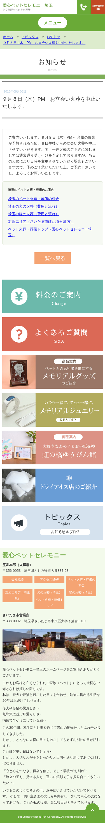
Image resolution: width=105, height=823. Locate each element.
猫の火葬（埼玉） (81, 592)
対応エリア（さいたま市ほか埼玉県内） (41, 221)
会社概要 (17, 579)
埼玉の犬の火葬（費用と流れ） (33, 206)
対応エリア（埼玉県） (17, 595)
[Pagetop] (92, 810)
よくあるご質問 (87, 73)
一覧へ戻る (52, 258)
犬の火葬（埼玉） (49, 592)
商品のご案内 (52, 73)
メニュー (53, 22)
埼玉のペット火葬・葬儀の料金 (33, 199)
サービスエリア (17, 73)
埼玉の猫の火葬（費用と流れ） (33, 214)
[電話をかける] (84, 7)
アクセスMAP (49, 579)
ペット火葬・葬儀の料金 (81, 582)
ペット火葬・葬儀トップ (49, 602)
